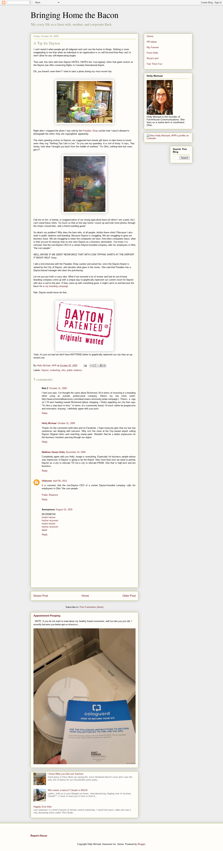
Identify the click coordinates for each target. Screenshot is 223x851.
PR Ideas (152, 41)
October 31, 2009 (58, 388)
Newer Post (40, 595)
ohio (63, 370)
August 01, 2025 (64, 509)
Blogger (141, 844)
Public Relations (50, 495)
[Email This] (91, 365)
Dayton (45, 370)
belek (44, 530)
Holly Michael (49, 423)
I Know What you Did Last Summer (65, 774)
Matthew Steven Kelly (53, 452)
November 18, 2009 (76, 452)
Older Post (129, 595)
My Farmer (153, 47)
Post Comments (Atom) (91, 607)
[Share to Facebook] (101, 365)
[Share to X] (98, 365)
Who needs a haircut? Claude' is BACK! (68, 790)
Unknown (47, 481)
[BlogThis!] (94, 365)
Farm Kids (152, 52)
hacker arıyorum (50, 520)
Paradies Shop (90, 130)
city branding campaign (56, 286)
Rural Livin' (153, 58)
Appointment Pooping (46, 615)
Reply (45, 413)
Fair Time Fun (154, 63)
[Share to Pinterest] (104, 365)
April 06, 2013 (60, 481)
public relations (74, 370)
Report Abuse (38, 835)
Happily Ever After (42, 806)
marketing (55, 370)
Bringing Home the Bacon (74, 14)
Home (85, 595)
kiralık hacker (48, 517)
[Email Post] (84, 365)
